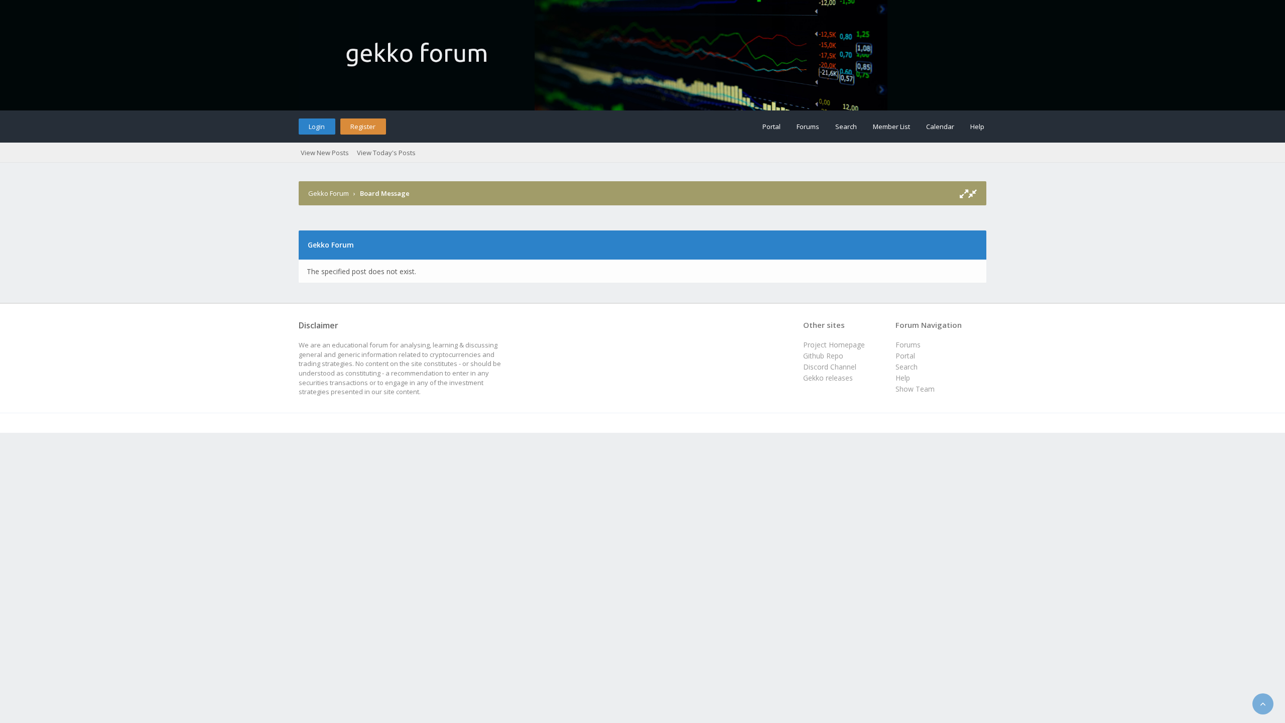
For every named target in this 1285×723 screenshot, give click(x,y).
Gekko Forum (328, 193)
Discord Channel (829, 367)
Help (977, 126)
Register (362, 126)
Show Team (915, 389)
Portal (771, 126)
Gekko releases (828, 378)
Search (846, 126)
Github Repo (823, 355)
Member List (891, 126)
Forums (808, 126)
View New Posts (325, 152)
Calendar (940, 126)
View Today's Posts (386, 152)
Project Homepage (834, 344)
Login (317, 126)
